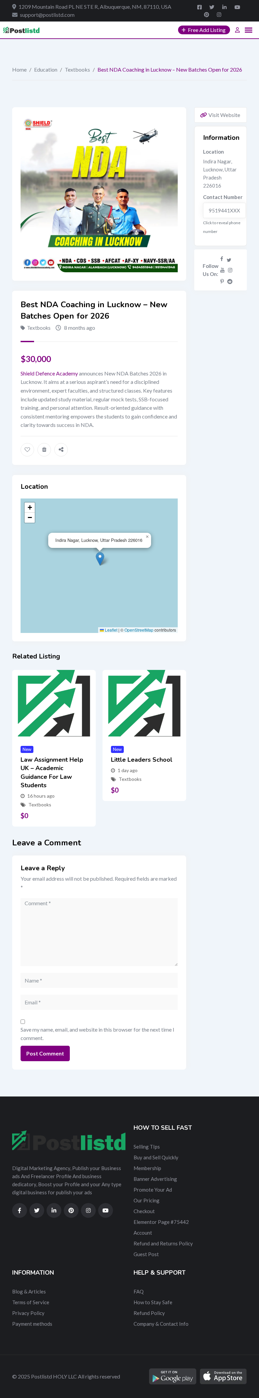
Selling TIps (147, 1147)
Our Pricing (147, 1200)
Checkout (144, 1211)
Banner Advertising (155, 1179)
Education (45, 69)
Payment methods (32, 1324)
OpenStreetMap (138, 630)
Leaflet (110, 630)
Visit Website (224, 115)
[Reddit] (229, 281)
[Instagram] (230, 270)
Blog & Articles (29, 1291)
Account (143, 1233)
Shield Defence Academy (49, 373)
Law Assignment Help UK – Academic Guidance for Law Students (52, 772)
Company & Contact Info (161, 1324)
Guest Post (146, 1254)
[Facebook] (221, 258)
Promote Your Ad (153, 1190)
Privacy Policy (28, 1313)
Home (19, 69)
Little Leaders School (141, 760)
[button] (100, 559)
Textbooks (77, 69)
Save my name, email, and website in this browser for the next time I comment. (97, 1033)
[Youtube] (222, 270)
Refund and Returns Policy (163, 1243)
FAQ (139, 1291)
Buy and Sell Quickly (156, 1157)
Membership (147, 1168)
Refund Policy (149, 1313)
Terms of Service (30, 1302)
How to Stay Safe (153, 1302)
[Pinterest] (222, 281)
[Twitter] (229, 258)
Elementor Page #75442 (161, 1222)
